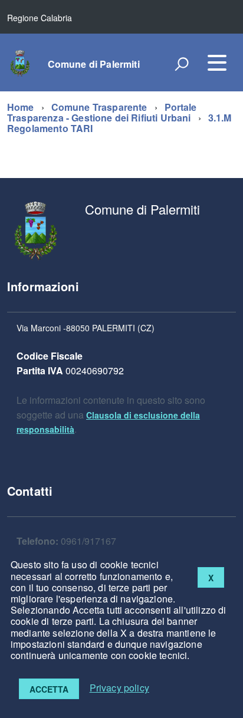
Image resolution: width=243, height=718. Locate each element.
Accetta (48, 689)
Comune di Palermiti (94, 64)
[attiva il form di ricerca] (182, 64)
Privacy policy (119, 687)
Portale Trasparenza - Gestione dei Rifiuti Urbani (102, 112)
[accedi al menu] (217, 62)
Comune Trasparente (99, 107)
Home (20, 107)
